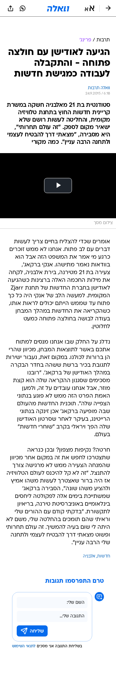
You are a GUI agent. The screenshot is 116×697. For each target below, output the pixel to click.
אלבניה (89, 556)
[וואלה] (58, 8)
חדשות (103, 556)
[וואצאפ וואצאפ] (22, 8)
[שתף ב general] (10, 8)
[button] (89, 8)
